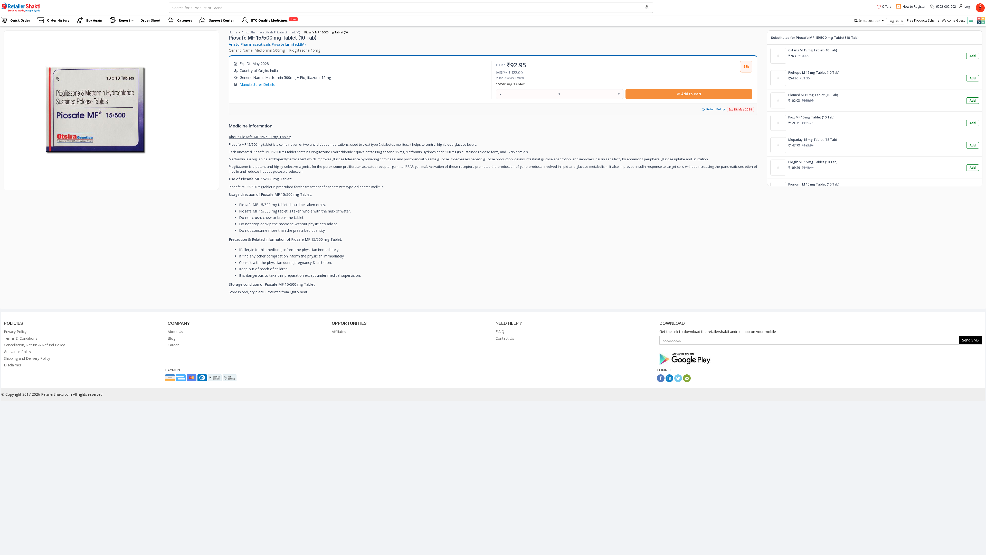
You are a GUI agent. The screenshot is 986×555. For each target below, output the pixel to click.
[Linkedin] (669, 380)
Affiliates (339, 331)
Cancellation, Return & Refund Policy (34, 345)
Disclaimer (12, 365)
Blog (171, 338)
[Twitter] (678, 380)
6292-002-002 (946, 6)
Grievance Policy (17, 351)
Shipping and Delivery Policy (27, 358)
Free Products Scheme (923, 20)
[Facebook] (661, 380)
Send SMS (970, 340)
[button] (980, 16)
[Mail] (687, 380)
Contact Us (505, 338)
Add (973, 56)
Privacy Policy (15, 331)
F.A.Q (500, 331)
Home (233, 32)
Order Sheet (150, 20)
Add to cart (690, 94)
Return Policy (715, 109)
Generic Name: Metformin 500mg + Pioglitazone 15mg (274, 50)
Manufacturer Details (257, 84)
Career (173, 345)
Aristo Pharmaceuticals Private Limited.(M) (271, 32)
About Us (175, 331)
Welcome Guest (953, 20)
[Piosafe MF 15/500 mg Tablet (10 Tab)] (94, 184)
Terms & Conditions (20, 338)
